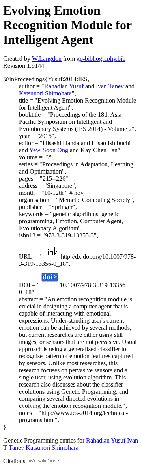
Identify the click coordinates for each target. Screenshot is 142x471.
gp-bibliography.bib (101, 58)
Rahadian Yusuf (64, 86)
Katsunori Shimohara (45, 93)
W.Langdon (47, 58)
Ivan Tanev (110, 86)
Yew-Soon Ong (48, 150)
